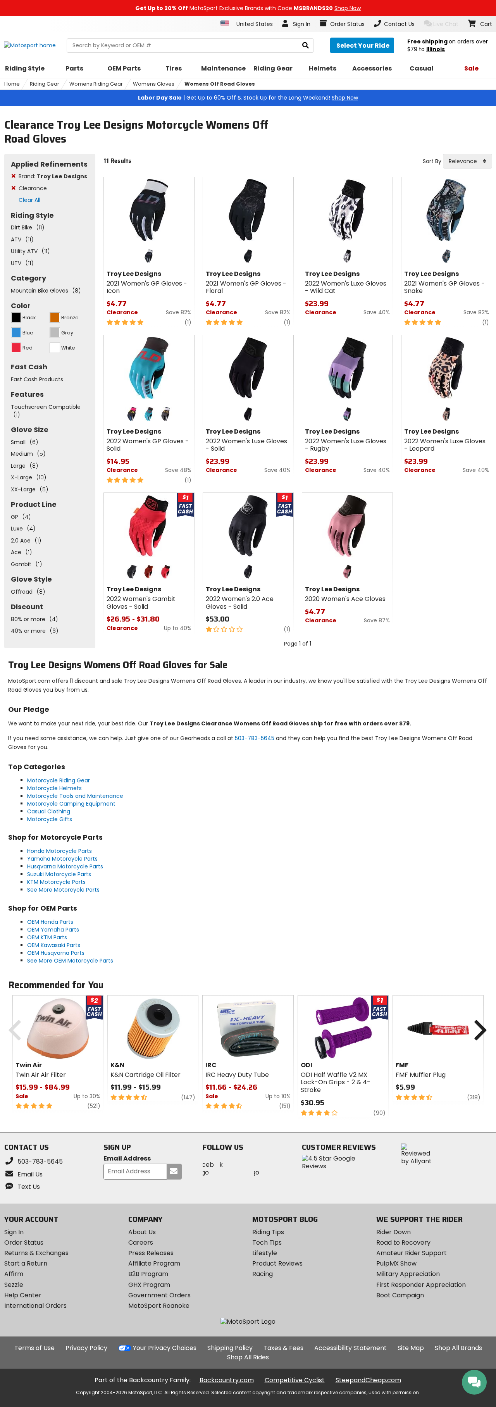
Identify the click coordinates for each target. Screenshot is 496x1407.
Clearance (33, 188)
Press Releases (151, 1253)
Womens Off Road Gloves (219, 84)
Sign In (14, 1232)
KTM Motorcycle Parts (56, 882)
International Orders (35, 1305)
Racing (262, 1273)
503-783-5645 (254, 738)
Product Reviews (277, 1263)
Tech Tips (267, 1242)
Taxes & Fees (283, 1347)
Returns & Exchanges (36, 1253)
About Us (142, 1232)
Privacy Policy (86, 1347)
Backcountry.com (227, 1380)
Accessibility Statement (350, 1347)
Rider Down (393, 1232)
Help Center (22, 1295)
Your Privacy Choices (164, 1348)
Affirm (13, 1273)
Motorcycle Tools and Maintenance (75, 796)
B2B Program (148, 1273)
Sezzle (13, 1284)
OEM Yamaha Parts (53, 929)
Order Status (23, 1242)
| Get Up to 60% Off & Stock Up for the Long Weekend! (248, 98)
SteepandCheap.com (368, 1380)
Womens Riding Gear (96, 84)
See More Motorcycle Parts (63, 890)
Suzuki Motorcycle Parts (59, 874)
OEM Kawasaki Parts (53, 945)
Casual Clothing (48, 811)
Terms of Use (34, 1347)
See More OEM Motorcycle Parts (70, 960)
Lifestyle (264, 1253)
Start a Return (25, 1263)
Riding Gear (44, 84)
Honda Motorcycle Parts (59, 851)
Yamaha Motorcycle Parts (62, 859)
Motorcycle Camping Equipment (71, 804)
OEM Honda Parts (50, 922)
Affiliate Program (154, 1263)
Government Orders (159, 1295)
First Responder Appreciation (421, 1284)
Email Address (127, 1159)
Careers (140, 1242)
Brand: (53, 176)
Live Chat (445, 24)
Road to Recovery (403, 1242)
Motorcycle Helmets (54, 788)
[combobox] (467, 161)
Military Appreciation (408, 1273)
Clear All (29, 200)
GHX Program (149, 1284)
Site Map (411, 1347)
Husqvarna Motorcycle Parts (65, 866)
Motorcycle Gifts (49, 819)
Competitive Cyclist (295, 1380)
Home (12, 84)
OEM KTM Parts (47, 937)
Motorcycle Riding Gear (58, 780)
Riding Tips (268, 1232)
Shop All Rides (248, 1357)
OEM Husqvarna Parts (55, 953)
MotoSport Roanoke (158, 1305)
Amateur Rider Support (411, 1253)
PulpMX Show (396, 1263)
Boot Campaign (400, 1295)
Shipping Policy (230, 1347)
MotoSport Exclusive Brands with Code (248, 8)
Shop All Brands (458, 1347)
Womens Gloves (153, 84)
